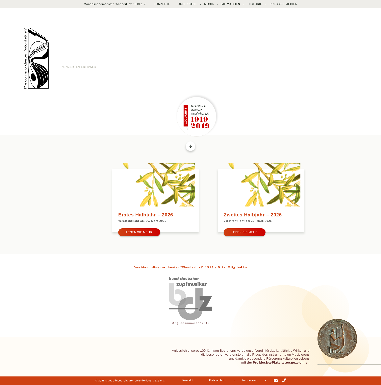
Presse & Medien (283, 4)
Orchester (187, 4)
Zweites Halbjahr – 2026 (253, 214)
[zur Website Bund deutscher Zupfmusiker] (190, 298)
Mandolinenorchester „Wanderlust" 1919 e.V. (115, 4)
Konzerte (162, 4)
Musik (209, 4)
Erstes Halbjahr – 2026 (145, 214)
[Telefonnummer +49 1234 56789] (284, 381)
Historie (255, 4)
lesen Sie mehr (139, 232)
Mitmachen (230, 4)
